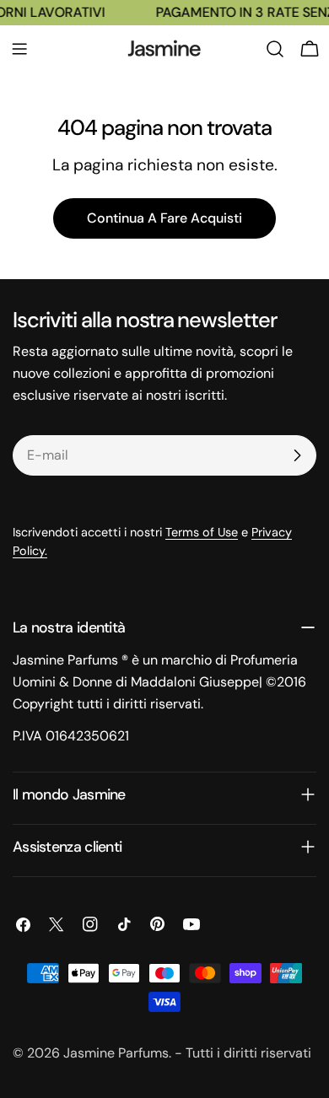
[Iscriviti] (297, 455)
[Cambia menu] (19, 49)
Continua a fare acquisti (164, 218)
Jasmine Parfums (116, 1053)
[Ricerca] (275, 49)
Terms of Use (201, 532)
